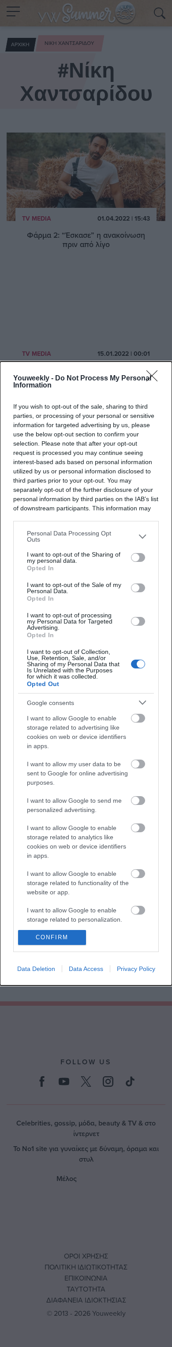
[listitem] (86, 536)
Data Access (86, 968)
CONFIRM (52, 937)
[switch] (138, 557)
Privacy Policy (136, 968)
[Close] (154, 378)
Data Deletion (36, 968)
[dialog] (86, 673)
